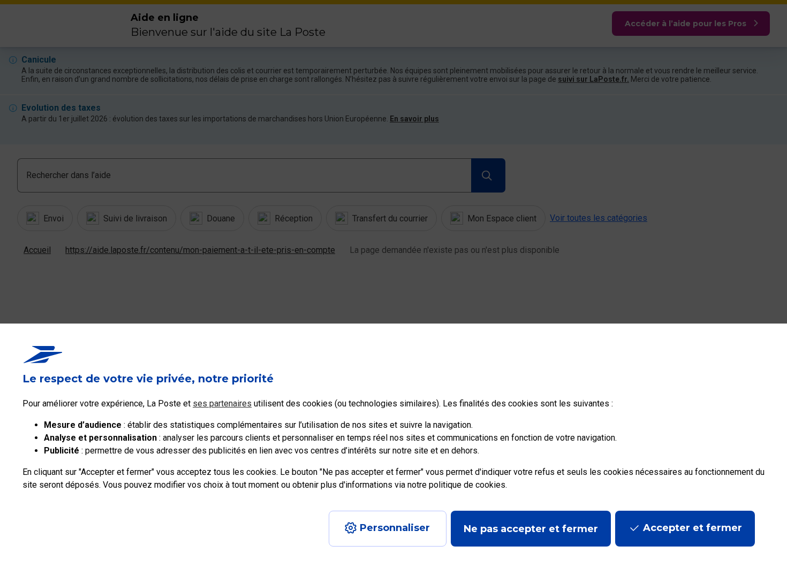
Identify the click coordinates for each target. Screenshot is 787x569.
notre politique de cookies (456, 485)
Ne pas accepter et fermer (531, 529)
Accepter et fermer (692, 528)
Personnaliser (395, 528)
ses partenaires (222, 403)
